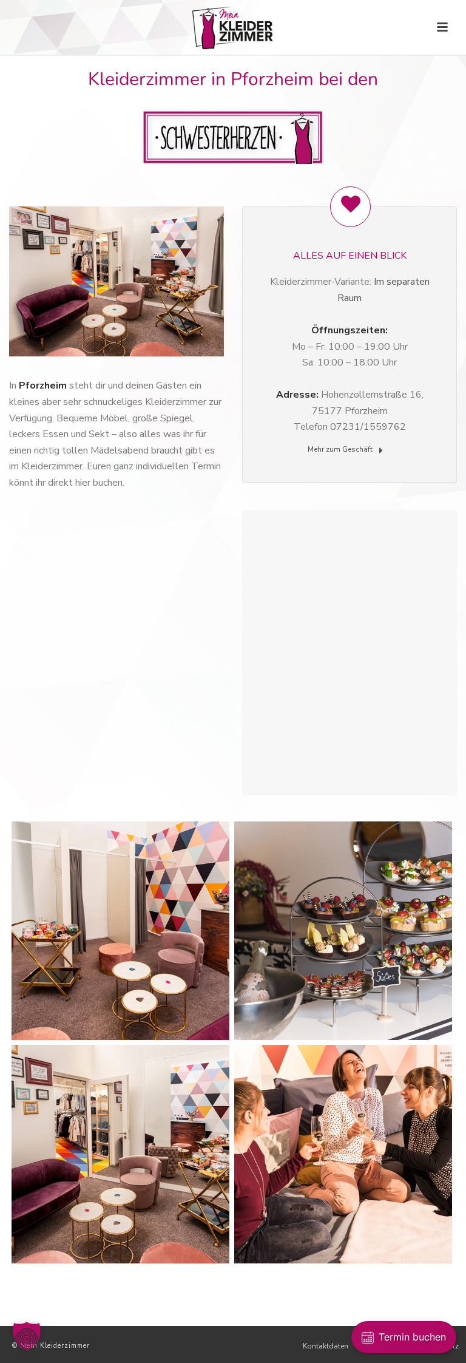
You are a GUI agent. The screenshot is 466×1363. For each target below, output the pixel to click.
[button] (26, 1336)
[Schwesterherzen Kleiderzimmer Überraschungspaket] (343, 930)
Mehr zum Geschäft (341, 449)
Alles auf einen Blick (350, 255)
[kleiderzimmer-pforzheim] (120, 1154)
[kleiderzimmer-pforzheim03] (120, 930)
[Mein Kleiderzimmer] (233, 27)
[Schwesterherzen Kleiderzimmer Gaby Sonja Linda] (343, 1154)
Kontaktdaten (325, 1346)
